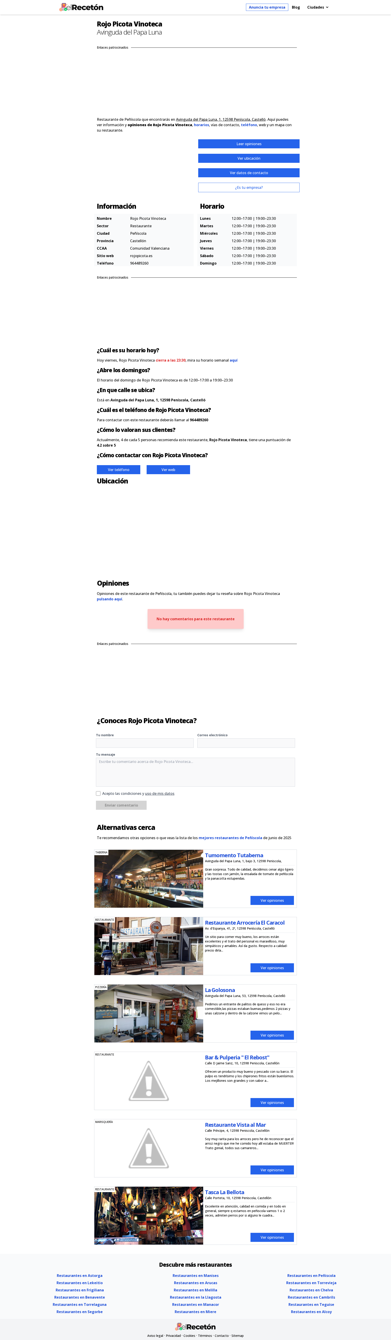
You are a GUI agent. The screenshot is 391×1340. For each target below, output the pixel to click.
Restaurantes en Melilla (195, 1290)
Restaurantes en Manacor (195, 1304)
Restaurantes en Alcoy (311, 1311)
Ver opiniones (272, 900)
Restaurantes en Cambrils (311, 1297)
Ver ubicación (249, 158)
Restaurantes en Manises (196, 1275)
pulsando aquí (109, 599)
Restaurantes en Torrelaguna (80, 1304)
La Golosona (220, 990)
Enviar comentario (121, 805)
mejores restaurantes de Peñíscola (230, 837)
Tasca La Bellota (224, 1192)
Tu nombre (105, 735)
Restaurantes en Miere (195, 1311)
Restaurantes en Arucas (195, 1282)
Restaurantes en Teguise (311, 1304)
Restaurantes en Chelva (311, 1290)
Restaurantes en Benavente (79, 1297)
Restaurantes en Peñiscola (311, 1275)
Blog (296, 7)
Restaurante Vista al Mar (235, 1124)
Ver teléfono (118, 469)
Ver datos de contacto (249, 172)
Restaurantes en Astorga (80, 1275)
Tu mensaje (105, 754)
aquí (234, 360)
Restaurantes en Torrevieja (311, 1282)
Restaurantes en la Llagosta (195, 1297)
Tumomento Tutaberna (234, 855)
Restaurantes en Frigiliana (80, 1290)
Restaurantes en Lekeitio (80, 1282)
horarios (201, 124)
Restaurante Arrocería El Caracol (245, 922)
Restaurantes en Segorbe (80, 1311)
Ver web (168, 469)
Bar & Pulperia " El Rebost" (237, 1057)
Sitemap (237, 1335)
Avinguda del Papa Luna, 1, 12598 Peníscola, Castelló (221, 119)
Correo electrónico (212, 735)
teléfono (249, 124)
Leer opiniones (249, 143)
